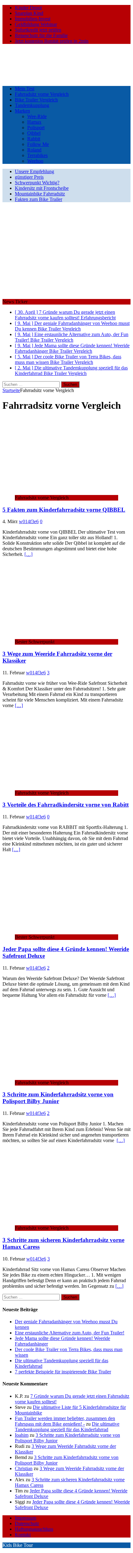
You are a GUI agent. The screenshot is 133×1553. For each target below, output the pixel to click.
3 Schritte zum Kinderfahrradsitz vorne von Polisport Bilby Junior (58, 1097)
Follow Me (38, 144)
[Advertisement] (66, 251)
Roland (34, 149)
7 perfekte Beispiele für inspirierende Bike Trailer (63, 1371)
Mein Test (24, 88)
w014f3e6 (29, 521)
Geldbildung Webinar (36, 24)
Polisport (36, 127)
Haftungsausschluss (34, 1529)
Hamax (34, 122)
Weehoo (35, 161)
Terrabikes (37, 155)
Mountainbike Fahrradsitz (40, 193)
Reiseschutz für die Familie (41, 35)
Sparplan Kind (29, 13)
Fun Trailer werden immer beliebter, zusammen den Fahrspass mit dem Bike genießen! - (65, 1421)
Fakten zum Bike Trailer (38, 199)
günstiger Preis (29, 177)
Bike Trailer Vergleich (36, 99)
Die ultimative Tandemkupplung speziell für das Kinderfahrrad (67, 1426)
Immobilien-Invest (32, 18)
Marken (22, 110)
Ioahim (21, 1435)
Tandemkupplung (32, 105)
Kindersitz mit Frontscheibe (42, 188)
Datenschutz (27, 1523)
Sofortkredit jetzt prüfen (38, 29)
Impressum (25, 1518)
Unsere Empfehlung (34, 171)
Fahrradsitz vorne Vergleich (42, 94)
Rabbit (33, 138)
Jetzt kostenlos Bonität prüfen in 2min (51, 41)
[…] (28, 554)
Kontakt (23, 1534)
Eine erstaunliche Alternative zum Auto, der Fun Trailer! (69, 1332)
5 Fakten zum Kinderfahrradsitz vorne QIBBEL (63, 509)
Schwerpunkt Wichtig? (37, 182)
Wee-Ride (37, 116)
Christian (23, 1468)
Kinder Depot (28, 7)
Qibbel (34, 133)
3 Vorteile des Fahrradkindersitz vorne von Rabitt (65, 804)
